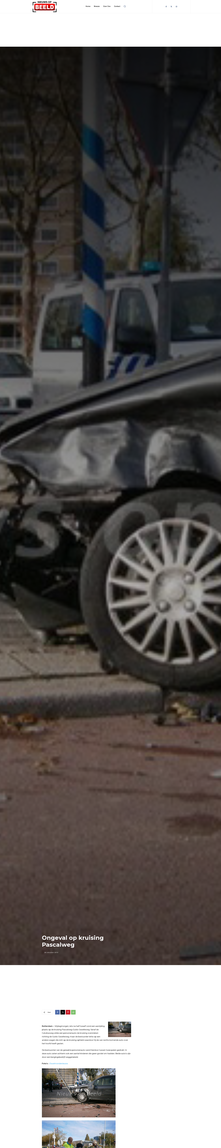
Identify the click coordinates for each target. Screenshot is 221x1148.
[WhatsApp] (73, 1012)
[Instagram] (176, 7)
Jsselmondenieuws (59, 1063)
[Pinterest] (68, 1012)
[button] (124, 6)
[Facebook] (166, 7)
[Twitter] (171, 7)
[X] (62, 1012)
